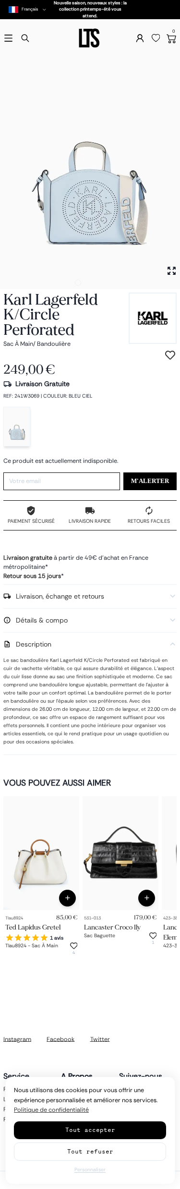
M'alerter (150, 481)
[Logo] (90, 38)
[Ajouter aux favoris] (170, 355)
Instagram (17, 1039)
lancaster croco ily (112, 927)
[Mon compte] (140, 38)
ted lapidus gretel (32, 927)
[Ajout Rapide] (67, 898)
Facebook (60, 1039)
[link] (41, 853)
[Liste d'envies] (156, 38)
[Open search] (25, 38)
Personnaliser (90, 1169)
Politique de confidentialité (51, 1110)
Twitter (100, 1039)
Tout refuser (90, 1151)
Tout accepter (90, 1129)
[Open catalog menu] (8, 38)
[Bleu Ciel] (16, 427)
